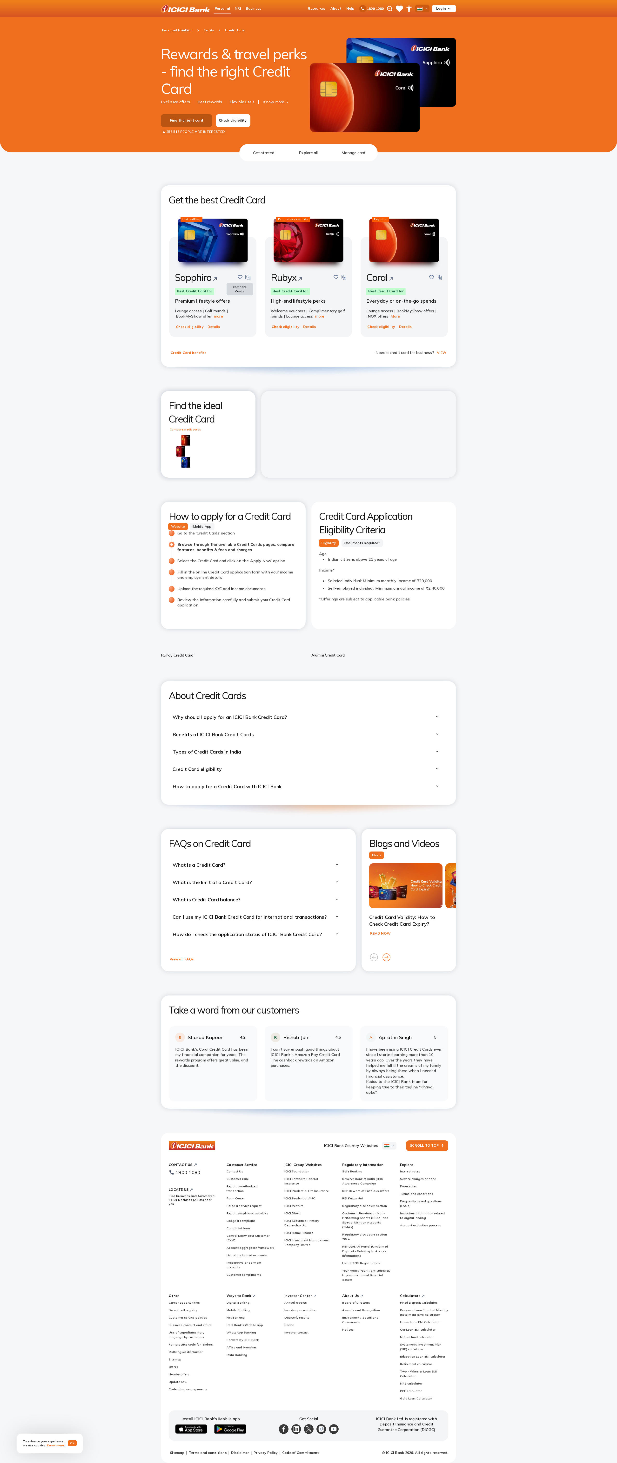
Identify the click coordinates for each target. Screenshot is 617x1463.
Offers (173, 1367)
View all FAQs (182, 959)
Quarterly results (296, 1317)
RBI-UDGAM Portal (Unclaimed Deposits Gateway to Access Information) (365, 1251)
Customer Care (238, 1179)
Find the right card (186, 120)
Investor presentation (300, 1310)
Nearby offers (179, 1374)
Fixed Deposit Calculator (418, 1302)
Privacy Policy (266, 1452)
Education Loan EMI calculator (422, 1356)
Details (214, 327)
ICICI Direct (292, 1213)
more (218, 316)
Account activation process (420, 1225)
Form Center (236, 1198)
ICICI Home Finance (298, 1233)
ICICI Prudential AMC (299, 1198)
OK (72, 1443)
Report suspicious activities (247, 1213)
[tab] (263, 152)
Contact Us (235, 1171)
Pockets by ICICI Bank (243, 1340)
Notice (289, 1325)
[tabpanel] (308, 635)
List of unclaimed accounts (247, 1255)
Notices (348, 1329)
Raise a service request (244, 1206)
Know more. (56, 1445)
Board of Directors (356, 1302)
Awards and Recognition (361, 1310)
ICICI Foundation (296, 1171)
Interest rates (410, 1171)
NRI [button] (238, 8)
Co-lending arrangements (188, 1389)
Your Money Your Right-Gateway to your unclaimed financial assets (366, 1275)
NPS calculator (411, 1383)
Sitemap (175, 1359)
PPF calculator (411, 1391)
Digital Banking (238, 1302)
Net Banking (236, 1317)
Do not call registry (183, 1310)
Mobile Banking (238, 1310)
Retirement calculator (416, 1364)
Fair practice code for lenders (191, 1344)
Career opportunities (184, 1302)
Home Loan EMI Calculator (420, 1322)
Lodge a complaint (241, 1220)
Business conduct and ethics (190, 1325)
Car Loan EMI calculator (418, 1329)
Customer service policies (188, 1317)
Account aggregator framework (250, 1247)
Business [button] (253, 8)
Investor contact (296, 1332)
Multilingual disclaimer (186, 1352)
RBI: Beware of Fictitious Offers (365, 1191)
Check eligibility (233, 120)
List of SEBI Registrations (361, 1263)
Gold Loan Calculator (416, 1398)
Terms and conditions (416, 1194)
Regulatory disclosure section (364, 1206)
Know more (273, 101)
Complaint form (238, 1228)
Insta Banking (237, 1355)
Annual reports (295, 1302)
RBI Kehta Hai (352, 1198)
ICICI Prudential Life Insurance (306, 1191)
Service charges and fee (418, 1179)
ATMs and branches (242, 1347)
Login (441, 8)
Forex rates (408, 1186)
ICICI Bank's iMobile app (245, 1325)
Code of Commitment (300, 1452)
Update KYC (178, 1382)
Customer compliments (244, 1274)
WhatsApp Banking (241, 1332)
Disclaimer (240, 1452)
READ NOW (380, 933)
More (395, 316)
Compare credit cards (185, 429)
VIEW (441, 353)
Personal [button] (222, 8)
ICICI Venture (293, 1206)
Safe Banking (352, 1171)
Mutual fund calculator (417, 1337)
